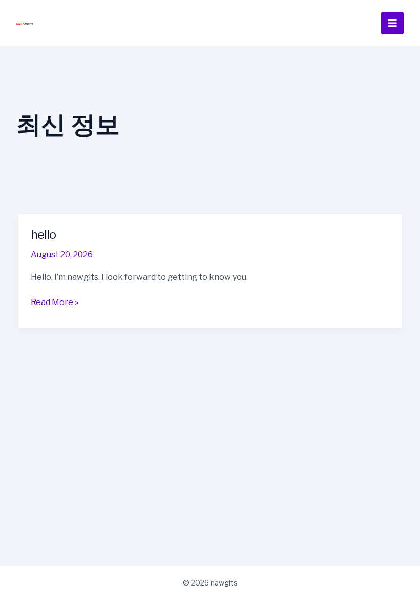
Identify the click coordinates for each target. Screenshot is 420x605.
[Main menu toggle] (392, 23)
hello (43, 234)
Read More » (54, 302)
